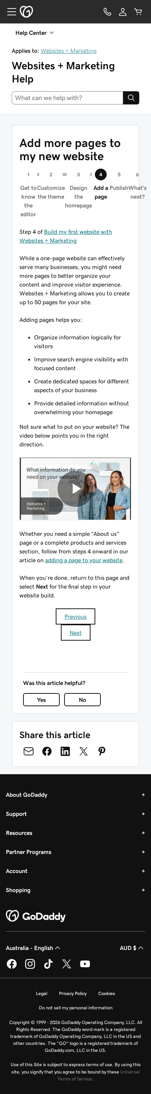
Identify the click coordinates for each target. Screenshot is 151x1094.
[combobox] (67, 98)
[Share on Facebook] (47, 751)
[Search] (131, 97)
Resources (19, 833)
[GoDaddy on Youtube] (85, 967)
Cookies (106, 993)
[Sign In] (123, 12)
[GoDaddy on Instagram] (30, 967)
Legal (41, 993)
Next (76, 633)
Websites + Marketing (69, 51)
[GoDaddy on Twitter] (67, 967)
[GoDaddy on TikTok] (48, 967)
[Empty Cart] (138, 12)
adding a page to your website (83, 560)
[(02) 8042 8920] (107, 12)
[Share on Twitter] (83, 751)
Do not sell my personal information (76, 1007)
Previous (75, 616)
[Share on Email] (28, 751)
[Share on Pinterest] (102, 751)
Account (16, 871)
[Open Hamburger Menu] (9, 12)
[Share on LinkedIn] (65, 751)
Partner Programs (28, 852)
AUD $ (128, 948)
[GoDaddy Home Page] (36, 916)
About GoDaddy (26, 795)
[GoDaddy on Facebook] (12, 967)
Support (16, 814)
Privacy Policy (72, 993)
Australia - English (29, 948)
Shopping (18, 890)
